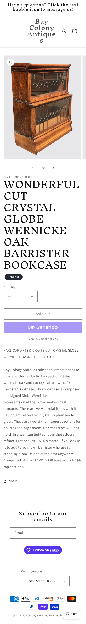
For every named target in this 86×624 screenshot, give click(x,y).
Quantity (10, 287)
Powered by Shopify (61, 615)
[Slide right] (53, 168)
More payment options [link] (43, 339)
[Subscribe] (71, 533)
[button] (9, 31)
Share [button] (13, 481)
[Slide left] (32, 168)
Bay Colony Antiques (35, 615)
